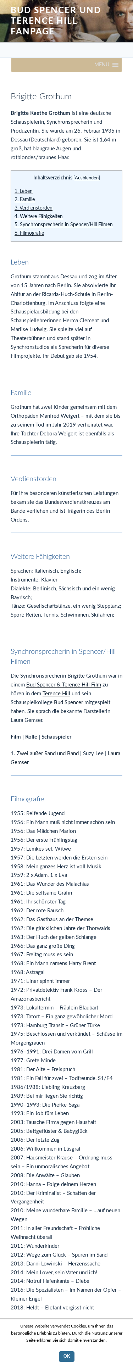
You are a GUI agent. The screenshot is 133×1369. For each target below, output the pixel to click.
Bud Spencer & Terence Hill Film (63, 685)
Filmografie (29, 233)
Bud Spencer (68, 702)
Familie (25, 199)
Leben (24, 191)
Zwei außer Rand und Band (48, 753)
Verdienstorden (33, 208)
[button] (101, 65)
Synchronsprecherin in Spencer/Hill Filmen (64, 224)
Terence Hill (56, 693)
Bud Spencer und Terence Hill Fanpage (56, 21)
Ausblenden (87, 178)
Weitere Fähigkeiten (39, 216)
